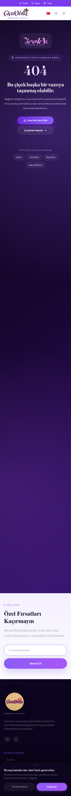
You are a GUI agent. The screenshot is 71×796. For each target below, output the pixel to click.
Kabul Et (52, 786)
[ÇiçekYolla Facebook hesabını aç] (16, 739)
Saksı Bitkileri (35, 165)
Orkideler (34, 157)
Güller (19, 157)
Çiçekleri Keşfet (33, 130)
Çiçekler (10, 759)
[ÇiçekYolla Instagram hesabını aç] (7, 739)
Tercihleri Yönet (19, 786)
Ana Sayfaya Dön (37, 120)
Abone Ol (35, 663)
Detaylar (33, 778)
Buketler (50, 157)
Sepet (37, 3)
